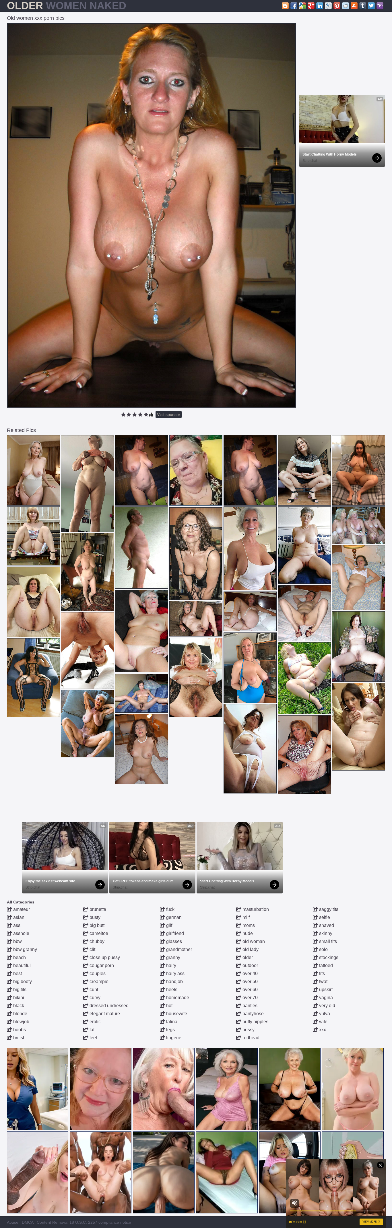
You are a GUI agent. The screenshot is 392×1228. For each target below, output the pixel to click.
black (18, 1005)
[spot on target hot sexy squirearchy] (304, 678)
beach (19, 957)
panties (249, 1005)
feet (92, 1037)
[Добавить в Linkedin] (319, 5)
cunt (93, 989)
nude (247, 933)
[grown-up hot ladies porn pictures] (141, 749)
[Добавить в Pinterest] (336, 5)
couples (97, 973)
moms (248, 925)
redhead (250, 1037)
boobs (19, 1029)
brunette (97, 909)
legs (170, 1029)
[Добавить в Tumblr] (362, 5)
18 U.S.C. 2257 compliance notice (100, 1222)
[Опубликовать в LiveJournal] (328, 5)
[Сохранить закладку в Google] (302, 5)
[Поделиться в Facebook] (293, 5)
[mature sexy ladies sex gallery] (195, 619)
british (19, 1037)
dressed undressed (108, 1005)
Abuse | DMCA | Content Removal (37, 1222)
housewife (176, 1013)
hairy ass (175, 973)
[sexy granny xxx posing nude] (33, 602)
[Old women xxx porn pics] (151, 215)
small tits (327, 941)
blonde (19, 1013)
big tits (19, 989)
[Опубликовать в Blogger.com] (285, 5)
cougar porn (101, 965)
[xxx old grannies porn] (87, 483)
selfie (324, 917)
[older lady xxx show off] (195, 553)
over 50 (249, 981)
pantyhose (252, 1013)
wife (322, 1021)
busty (94, 917)
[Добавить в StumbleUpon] (354, 5)
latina (171, 1021)
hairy (170, 965)
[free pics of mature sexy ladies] (33, 677)
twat (322, 981)
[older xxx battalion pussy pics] (33, 535)
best (17, 973)
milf (245, 917)
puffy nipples (254, 1021)
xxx (322, 1029)
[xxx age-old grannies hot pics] (358, 577)
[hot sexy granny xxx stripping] (358, 470)
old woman (253, 941)
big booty (22, 981)
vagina (325, 997)
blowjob (20, 1021)
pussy (248, 1029)
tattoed (325, 965)
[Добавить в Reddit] (345, 5)
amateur (21, 909)
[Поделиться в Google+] (311, 5)
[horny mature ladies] (250, 611)
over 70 (249, 997)
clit (91, 949)
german (173, 917)
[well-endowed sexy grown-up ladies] (304, 613)
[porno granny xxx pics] (141, 693)
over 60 (249, 989)
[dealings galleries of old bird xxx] (141, 631)
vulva (324, 1013)
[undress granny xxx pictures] (250, 548)
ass (16, 925)
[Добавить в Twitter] (371, 5)
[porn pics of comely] (141, 547)
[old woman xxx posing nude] (358, 646)
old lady (250, 949)
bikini (18, 997)
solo (323, 949)
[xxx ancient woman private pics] (304, 754)
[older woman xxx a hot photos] (33, 470)
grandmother (178, 949)
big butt (96, 925)
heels (171, 989)
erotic (94, 1021)
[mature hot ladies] (87, 650)
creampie (98, 981)
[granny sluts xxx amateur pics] (358, 727)
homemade (177, 997)
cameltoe (98, 933)
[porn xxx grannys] (250, 667)
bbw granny (24, 949)
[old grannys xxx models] (250, 748)
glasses (173, 941)
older (247, 957)
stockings (328, 957)
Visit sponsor (168, 414)
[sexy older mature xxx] (358, 525)
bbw (17, 941)
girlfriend (174, 933)
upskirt (325, 989)
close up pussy (104, 957)
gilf (168, 925)
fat (91, 1029)
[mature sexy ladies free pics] (195, 677)
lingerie (173, 1037)
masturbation (255, 909)
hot (168, 1005)
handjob (174, 981)
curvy (94, 997)
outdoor (249, 965)
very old (326, 1005)
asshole (20, 933)
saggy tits (328, 909)
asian (18, 917)
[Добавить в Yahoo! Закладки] (380, 5)
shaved (326, 925)
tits (321, 973)
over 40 (249, 973)
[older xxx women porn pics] (304, 470)
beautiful (21, 965)
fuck (169, 909)
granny (172, 957)
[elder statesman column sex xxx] (141, 470)
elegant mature (104, 1013)
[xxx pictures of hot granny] (87, 572)
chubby (96, 941)
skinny (325, 933)
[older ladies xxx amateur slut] (304, 545)
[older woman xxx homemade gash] (87, 724)
